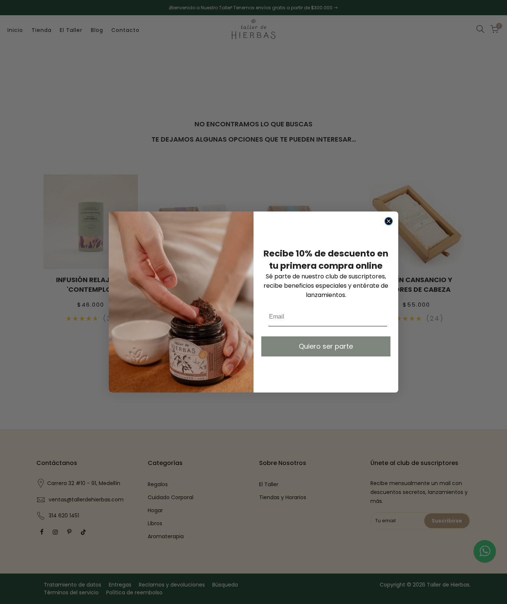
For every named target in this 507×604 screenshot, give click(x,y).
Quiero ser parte (326, 346)
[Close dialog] (388, 221)
